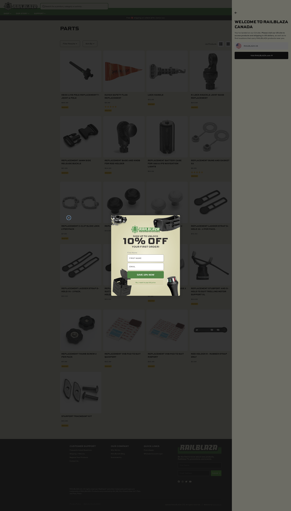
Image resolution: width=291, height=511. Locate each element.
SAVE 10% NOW (145, 275)
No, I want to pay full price (145, 282)
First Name (132, 252)
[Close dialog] (69, 218)
